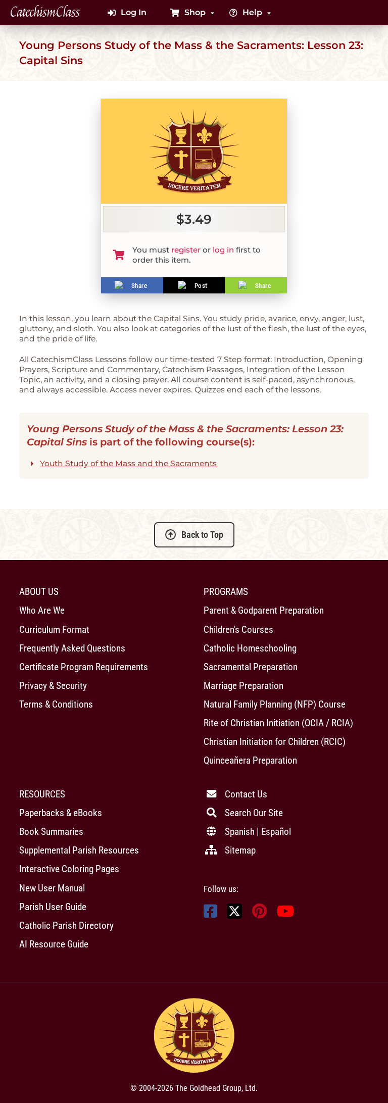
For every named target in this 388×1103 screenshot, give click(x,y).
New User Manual (52, 888)
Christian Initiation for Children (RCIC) (275, 741)
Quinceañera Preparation (250, 760)
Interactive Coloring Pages (69, 869)
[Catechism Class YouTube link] (285, 914)
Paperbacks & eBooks (60, 813)
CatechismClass (45, 12)
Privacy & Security (53, 685)
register (186, 250)
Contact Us (246, 794)
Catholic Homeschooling (250, 648)
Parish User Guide (52, 907)
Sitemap (240, 850)
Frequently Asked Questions (72, 648)
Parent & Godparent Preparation (264, 610)
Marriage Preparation (243, 685)
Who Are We (42, 610)
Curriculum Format (54, 629)
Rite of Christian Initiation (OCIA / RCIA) (278, 723)
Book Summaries (51, 831)
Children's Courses (238, 629)
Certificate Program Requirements (83, 667)
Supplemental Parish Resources (79, 850)
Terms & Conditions (56, 704)
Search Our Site (254, 813)
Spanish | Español (258, 831)
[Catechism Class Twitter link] (234, 916)
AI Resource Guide (53, 944)
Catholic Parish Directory (66, 925)
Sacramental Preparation (251, 667)
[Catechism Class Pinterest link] (259, 914)
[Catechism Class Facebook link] (210, 914)
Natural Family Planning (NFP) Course (275, 704)
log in (223, 250)
